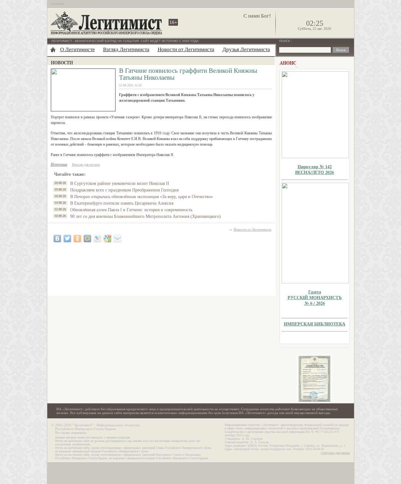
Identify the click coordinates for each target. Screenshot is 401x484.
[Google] (107, 238)
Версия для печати (86, 164)
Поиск (285, 41)
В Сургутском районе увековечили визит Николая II (119, 183)
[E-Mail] (117, 238)
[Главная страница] (53, 49)
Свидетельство (314, 379)
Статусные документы (335, 452)
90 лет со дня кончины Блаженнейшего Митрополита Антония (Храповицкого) (145, 216)
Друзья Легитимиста (246, 49)
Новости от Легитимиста (186, 49)
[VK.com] (57, 238)
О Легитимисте (77, 49)
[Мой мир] (87, 238)
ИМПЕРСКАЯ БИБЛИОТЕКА (314, 323)
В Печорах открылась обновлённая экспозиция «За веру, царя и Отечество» (141, 196)
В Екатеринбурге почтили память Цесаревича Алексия (121, 203)
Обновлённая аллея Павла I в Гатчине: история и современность (131, 209)
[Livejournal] (97, 238)
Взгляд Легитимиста (126, 49)
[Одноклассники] (77, 238)
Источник (59, 164)
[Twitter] (67, 238)
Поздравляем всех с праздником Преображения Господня (124, 190)
